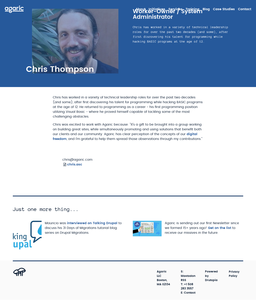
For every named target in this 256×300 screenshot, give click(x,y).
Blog (206, 9)
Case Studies (224, 9)
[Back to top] (15, 276)
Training (192, 9)
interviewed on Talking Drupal (92, 223)
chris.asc (74, 164)
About (140, 9)
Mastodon (188, 276)
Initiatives (157, 9)
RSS (183, 280)
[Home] (14, 9)
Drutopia (211, 280)
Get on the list (219, 228)
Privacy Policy (234, 273)
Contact (244, 9)
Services (175, 9)
